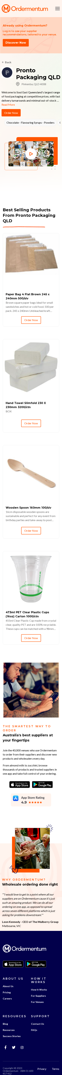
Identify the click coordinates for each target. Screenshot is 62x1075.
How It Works (39, 989)
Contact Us (37, 1023)
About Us (8, 986)
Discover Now (16, 42)
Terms (55, 1068)
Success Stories (12, 1036)
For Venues (37, 1001)
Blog (5, 1023)
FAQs (34, 1029)
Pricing (7, 992)
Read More (8, 104)
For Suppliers (38, 995)
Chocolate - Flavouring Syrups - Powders (30, 122)
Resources (9, 1029)
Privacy (41, 1068)
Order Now (11, 112)
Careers (7, 998)
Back (8, 62)
